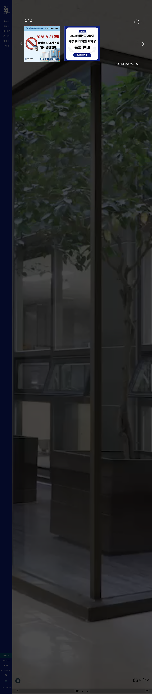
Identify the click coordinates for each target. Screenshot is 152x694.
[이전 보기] (21, 44)
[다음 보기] (143, 44)
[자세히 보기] (42, 44)
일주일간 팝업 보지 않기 (127, 64)
